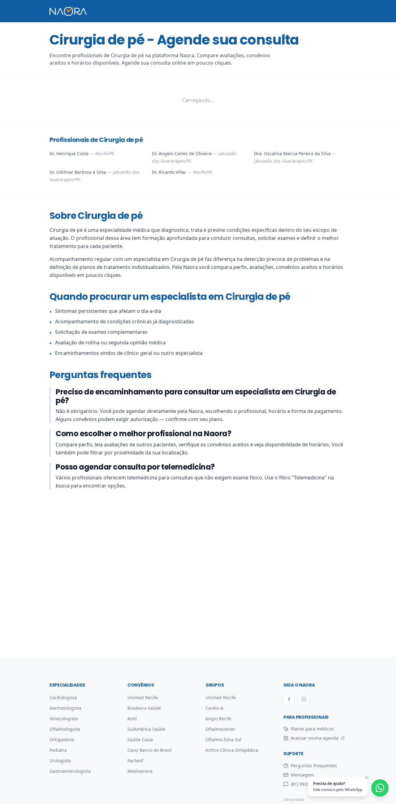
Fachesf (135, 761)
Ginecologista (64, 718)
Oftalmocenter (220, 729)
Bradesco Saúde (144, 708)
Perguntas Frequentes (314, 765)
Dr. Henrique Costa (82, 153)
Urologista (60, 761)
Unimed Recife (142, 697)
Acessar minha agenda (310, 738)
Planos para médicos (312, 729)
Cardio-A (214, 708)
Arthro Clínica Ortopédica (231, 750)
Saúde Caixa (140, 739)
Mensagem (302, 775)
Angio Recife (218, 718)
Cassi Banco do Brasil (149, 750)
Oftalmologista (65, 729)
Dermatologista (65, 708)
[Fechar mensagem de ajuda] (367, 777)
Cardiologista (63, 697)
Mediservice (140, 771)
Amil (132, 718)
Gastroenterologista (70, 771)
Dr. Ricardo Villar (182, 172)
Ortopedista (62, 739)
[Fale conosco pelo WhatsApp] (380, 788)
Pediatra (58, 750)
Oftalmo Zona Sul (223, 739)
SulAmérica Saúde (146, 729)
